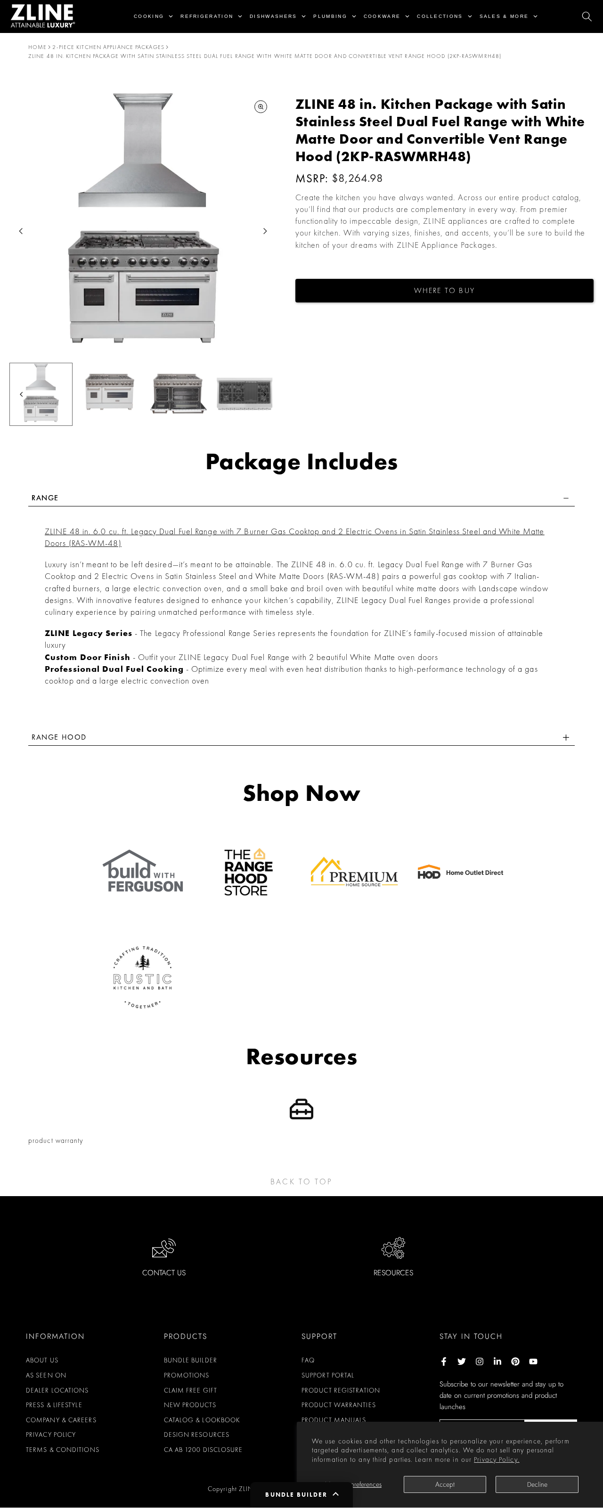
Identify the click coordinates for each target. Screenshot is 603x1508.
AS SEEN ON (46, 1375)
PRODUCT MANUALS (334, 1420)
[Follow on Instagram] (479, 1361)
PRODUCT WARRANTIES (339, 1405)
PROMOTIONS (187, 1375)
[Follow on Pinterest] (515, 1361)
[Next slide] (265, 231)
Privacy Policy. (497, 1459)
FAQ (308, 1360)
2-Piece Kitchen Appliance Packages (108, 47)
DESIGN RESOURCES (197, 1434)
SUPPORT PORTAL (328, 1375)
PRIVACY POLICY (51, 1434)
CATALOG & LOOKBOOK (202, 1420)
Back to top (301, 1181)
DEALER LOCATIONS (57, 1390)
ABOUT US (42, 1360)
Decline (537, 1484)
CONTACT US (164, 1272)
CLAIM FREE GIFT (191, 1390)
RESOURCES (393, 1272)
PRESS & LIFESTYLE (54, 1405)
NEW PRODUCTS (190, 1405)
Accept (445, 1484)
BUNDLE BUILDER (190, 1360)
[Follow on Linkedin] (497, 1361)
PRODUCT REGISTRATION (341, 1390)
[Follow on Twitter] (461, 1361)
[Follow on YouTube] (533, 1361)
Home (37, 47)
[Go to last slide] (21, 231)
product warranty (55, 1140)
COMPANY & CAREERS (61, 1420)
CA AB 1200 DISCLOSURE (203, 1449)
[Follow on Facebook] (444, 1361)
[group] (41, 394)
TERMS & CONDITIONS (62, 1449)
